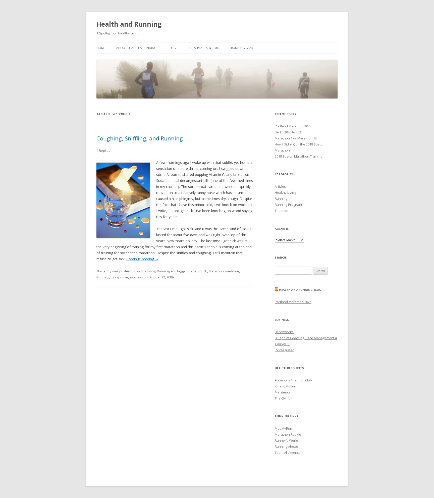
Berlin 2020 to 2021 (289, 132)
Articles (280, 186)
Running (163, 271)
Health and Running (128, 24)
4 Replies (103, 150)
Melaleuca (283, 392)
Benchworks (284, 332)
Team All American (289, 452)
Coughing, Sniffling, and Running (139, 138)
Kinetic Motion (285, 386)
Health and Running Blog (300, 289)
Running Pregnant (288, 204)
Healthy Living (144, 271)
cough (202, 271)
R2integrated (284, 350)
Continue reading (142, 259)
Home (100, 48)
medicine (232, 271)
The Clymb (283, 398)
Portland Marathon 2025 (293, 126)
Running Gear (242, 48)
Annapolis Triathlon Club (293, 380)
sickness (136, 277)
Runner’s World (286, 440)
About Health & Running (136, 48)
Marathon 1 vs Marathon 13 (296, 138)
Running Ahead (286, 446)
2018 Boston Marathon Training (298, 156)
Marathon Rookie (288, 434)
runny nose (119, 277)
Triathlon (281, 210)
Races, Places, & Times (203, 48)
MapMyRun (283, 428)
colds (192, 271)
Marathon (216, 271)
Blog (172, 48)
